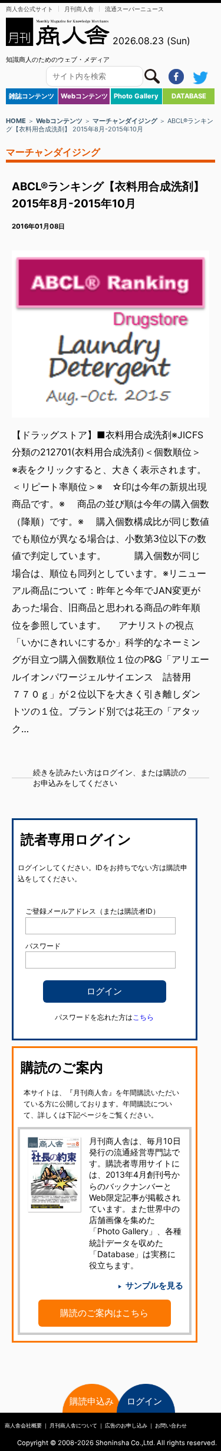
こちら (143, 1017)
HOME (16, 121)
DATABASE (188, 96)
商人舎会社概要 (23, 1425)
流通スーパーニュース (134, 9)
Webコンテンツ (84, 96)
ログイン (144, 1401)
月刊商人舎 (79, 9)
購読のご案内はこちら (104, 1312)
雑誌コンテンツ (31, 96)
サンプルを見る (154, 1285)
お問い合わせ (171, 1425)
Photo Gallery (136, 96)
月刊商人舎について (73, 1425)
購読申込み (92, 1401)
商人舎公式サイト (29, 9)
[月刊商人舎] (58, 32)
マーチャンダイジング (125, 121)
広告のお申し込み (126, 1425)
